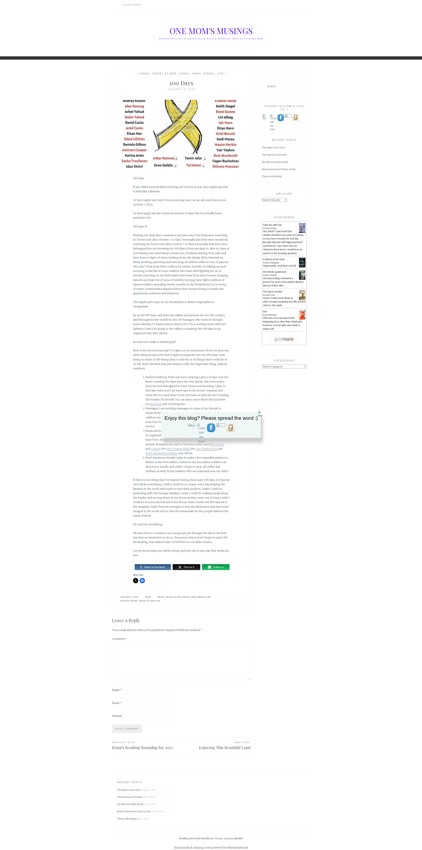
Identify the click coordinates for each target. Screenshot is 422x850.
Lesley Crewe (270, 295)
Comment (119, 638)
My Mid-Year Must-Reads (275, 162)
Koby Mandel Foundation (162, 453)
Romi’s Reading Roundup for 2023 (142, 745)
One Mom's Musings (211, 30)
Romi (148, 597)
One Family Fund (206, 448)
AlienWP (238, 838)
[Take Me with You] (302, 232)
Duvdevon (217, 444)
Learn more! (132, 4)
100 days (125, 601)
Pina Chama (173, 448)
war (158, 601)
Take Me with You (272, 225)
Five (265, 311)
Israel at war (164, 73)
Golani (155, 448)
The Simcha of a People (274, 154)
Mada (186, 448)
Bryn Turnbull (270, 275)
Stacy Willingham (272, 263)
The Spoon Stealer (273, 291)
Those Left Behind (272, 176)
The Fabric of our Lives (274, 147)
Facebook (156, 404)
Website (117, 715)
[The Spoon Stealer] (302, 299)
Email (117, 703)
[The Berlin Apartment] (302, 279)
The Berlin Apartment (274, 272)
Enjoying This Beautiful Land (225, 745)
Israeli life (213, 73)
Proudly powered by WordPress (196, 838)
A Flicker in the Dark (274, 259)
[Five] (302, 319)
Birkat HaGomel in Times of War (279, 169)
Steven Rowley (271, 228)
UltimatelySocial (237, 847)
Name (117, 690)
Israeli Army (190, 73)
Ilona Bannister (271, 315)
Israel (144, 73)
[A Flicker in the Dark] (302, 266)
